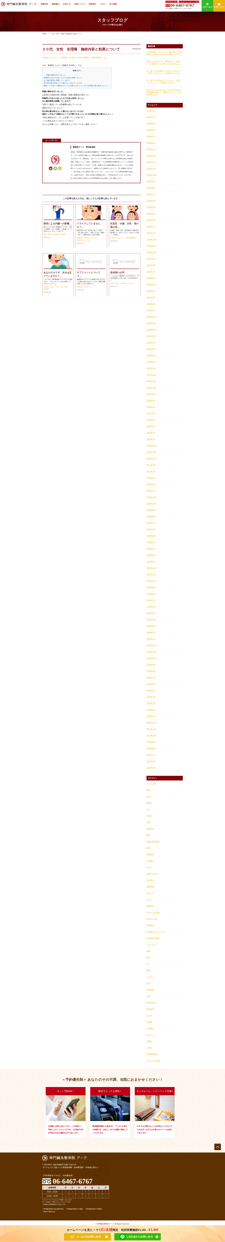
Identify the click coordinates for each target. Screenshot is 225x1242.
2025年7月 (151, 194)
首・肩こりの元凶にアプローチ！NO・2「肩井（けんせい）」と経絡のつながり (163, 72)
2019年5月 (151, 613)
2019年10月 (151, 581)
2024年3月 (151, 297)
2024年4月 (151, 291)
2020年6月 (151, 529)
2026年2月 (151, 149)
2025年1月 (151, 233)
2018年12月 (151, 645)
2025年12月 (151, 162)
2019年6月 (151, 607)
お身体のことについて (50, 57)
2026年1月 (151, 156)
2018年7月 (151, 678)
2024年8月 (151, 265)
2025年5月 (151, 207)
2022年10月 (151, 388)
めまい (149, 796)
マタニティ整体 (153, 1061)
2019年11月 (151, 574)
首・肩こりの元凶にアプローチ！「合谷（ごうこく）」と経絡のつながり (163, 81)
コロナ (149, 867)
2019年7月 (151, 600)
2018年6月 (151, 684)
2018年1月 (151, 716)
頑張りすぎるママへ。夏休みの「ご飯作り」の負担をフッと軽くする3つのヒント (163, 62)
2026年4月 (151, 136)
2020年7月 (151, 523)
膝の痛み (150, 829)
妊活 (148, 983)
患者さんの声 (114, 283)
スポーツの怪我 (153, 912)
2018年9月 (151, 665)
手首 (148, 996)
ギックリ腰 (151, 784)
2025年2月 (151, 227)
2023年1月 (151, 368)
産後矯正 (150, 925)
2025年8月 (151, 188)
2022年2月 (151, 433)
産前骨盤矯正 (96, 57)
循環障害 (46, 289)
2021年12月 (151, 446)
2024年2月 (151, 304)
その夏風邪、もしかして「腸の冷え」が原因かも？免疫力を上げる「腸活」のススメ (164, 53)
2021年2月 (151, 484)
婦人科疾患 (151, 1003)
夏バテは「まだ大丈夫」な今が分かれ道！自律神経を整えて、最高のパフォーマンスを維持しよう (164, 92)
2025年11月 (151, 169)
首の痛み (46, 286)
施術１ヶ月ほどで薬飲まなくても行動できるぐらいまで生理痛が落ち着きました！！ (76, 86)
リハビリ (150, 977)
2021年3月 (151, 478)
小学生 (149, 1048)
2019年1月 (151, 639)
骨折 (148, 958)
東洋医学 (72, 57)
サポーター (151, 945)
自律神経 (64, 57)
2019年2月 (151, 632)
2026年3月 (151, 143)
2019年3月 (151, 626)
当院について (79, 4)
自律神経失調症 (153, 938)
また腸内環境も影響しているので (56, 80)
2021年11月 (151, 452)
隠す (79, 70)
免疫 (88, 240)
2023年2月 (151, 362)
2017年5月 (151, 768)
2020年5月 (151, 536)
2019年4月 (151, 620)
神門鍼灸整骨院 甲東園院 (94, 1209)
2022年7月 (151, 407)
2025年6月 (151, 201)
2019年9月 (151, 587)
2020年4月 (151, 542)
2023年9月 (151, 336)
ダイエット (151, 1035)
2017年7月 (151, 755)
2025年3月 (151, 220)
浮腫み (149, 1041)
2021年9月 (151, 465)
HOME (44, 34)
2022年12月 (151, 375)
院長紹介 (92, 4)
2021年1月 (151, 491)
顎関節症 (150, 906)
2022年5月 (151, 413)
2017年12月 (151, 723)
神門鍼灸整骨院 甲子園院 (75, 1209)
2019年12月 (151, 568)
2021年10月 (151, 459)
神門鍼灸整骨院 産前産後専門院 (53, 1209)
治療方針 (44, 4)
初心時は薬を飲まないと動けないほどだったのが (62, 83)
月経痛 (50, 234)
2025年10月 (151, 175)
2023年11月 (151, 323)
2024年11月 (151, 246)
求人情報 (113, 4)
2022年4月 (151, 420)
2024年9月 (151, 259)
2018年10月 (151, 658)
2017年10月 (151, 736)
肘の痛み (150, 880)
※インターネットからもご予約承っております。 (57, 1200)
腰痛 (148, 970)
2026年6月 (151, 124)
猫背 (44, 234)
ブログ (103, 4)
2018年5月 (151, 690)
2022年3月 (151, 426)
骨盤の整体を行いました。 (56, 75)
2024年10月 (151, 252)
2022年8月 (151, 401)
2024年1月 (151, 310)
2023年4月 (151, 355)
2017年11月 (151, 729)
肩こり (53, 286)
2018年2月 (151, 710)
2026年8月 (151, 111)
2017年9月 (151, 742)
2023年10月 (151, 330)
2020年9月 (151, 510)
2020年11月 (151, 497)
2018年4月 (151, 697)
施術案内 (55, 4)
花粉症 (149, 816)
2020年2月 (151, 555)
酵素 (148, 835)
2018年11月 (151, 652)
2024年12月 (151, 239)
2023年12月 (151, 317)
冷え (105, 57)
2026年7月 (151, 117)
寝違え (149, 803)
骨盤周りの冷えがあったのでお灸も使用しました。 (63, 78)
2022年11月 (151, 381)
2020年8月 (151, 517)
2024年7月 (151, 272)
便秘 (148, 951)
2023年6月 (151, 343)
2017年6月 (151, 761)
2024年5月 (151, 285)
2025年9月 (151, 181)
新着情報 (79, 237)
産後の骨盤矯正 (84, 57)
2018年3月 (151, 703)
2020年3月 (151, 549)
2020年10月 (151, 504)
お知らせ (66, 4)
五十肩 (149, 1016)
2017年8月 (151, 748)
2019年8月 (151, 594)
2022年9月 (151, 394)
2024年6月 (151, 278)
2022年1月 (151, 439)
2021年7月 (151, 471)
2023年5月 (151, 349)
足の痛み (150, 1028)
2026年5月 (151, 130)
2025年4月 (151, 214)
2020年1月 (151, 562)
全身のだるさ (81, 240)
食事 (66, 286)
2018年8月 (151, 671)
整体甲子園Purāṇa (49, 1211)
